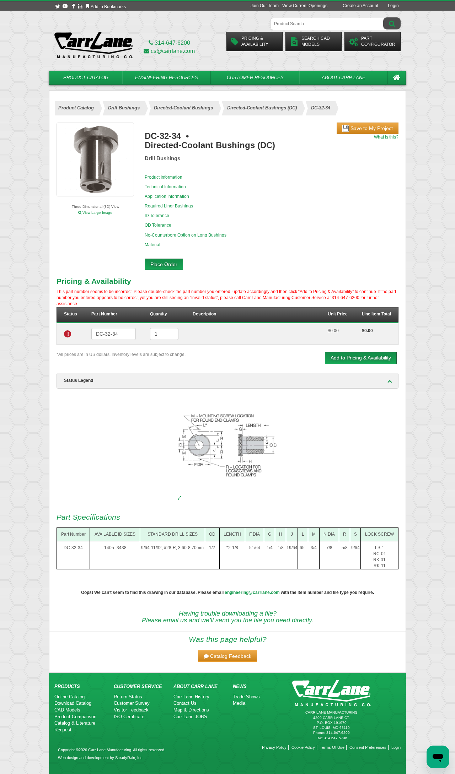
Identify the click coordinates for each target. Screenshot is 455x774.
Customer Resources (255, 77)
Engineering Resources (166, 77)
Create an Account (360, 5)
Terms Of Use (332, 747)
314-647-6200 (171, 43)
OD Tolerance (158, 225)
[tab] (227, 380)
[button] (227, 656)
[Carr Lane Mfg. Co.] (93, 45)
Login (393, 5)
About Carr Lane (343, 77)
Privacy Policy (274, 747)
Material (152, 244)
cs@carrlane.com (173, 51)
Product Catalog (85, 77)
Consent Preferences (367, 747)
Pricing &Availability (254, 41)
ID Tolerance (157, 215)
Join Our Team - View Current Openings (289, 5)
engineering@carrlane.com (252, 592)
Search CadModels (315, 41)
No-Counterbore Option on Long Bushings (185, 235)
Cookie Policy (303, 747)
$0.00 (333, 330)
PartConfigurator (378, 41)
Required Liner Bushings (169, 206)
